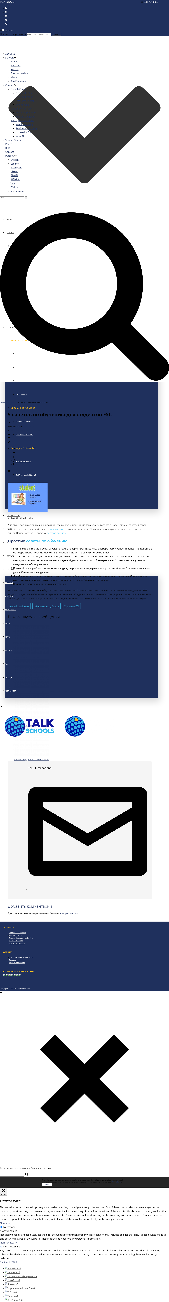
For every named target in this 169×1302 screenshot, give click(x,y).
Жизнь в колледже (17, 430)
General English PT (26, 96)
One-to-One (21, 394)
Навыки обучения (33, 430)
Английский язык (19, 606)
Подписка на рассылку (13, 34)
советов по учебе (57, 533)
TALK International (17, 422)
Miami (14, 77)
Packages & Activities (22, 120)
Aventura (15, 65)
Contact (10, 556)
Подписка (7, 30)
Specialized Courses (22, 108)
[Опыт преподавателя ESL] (31, 653)
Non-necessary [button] (8, 1242)
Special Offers (13, 140)
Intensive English (25, 100)
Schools (9, 57)
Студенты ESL (71, 606)
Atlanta (14, 61)
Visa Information (15, 935)
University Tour (24, 132)
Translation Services (17, 963)
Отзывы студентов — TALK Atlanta (31, 759)
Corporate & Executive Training (21, 957)
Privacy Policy (116, 1182)
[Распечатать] (9, 470)
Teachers (12, 960)
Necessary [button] (5, 1223)
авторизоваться (69, 913)
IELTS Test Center (16, 941)
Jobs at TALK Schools (17, 943)
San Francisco (18, 81)
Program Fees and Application (21, 938)
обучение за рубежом (46, 606)
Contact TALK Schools (17, 932)
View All (20, 136)
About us (10, 53)
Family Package (23, 461)
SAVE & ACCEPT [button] (8, 1262)
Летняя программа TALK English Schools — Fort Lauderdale (43, 691)
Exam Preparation (26, 112)
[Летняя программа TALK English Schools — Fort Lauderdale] (31, 687)
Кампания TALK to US (25, 725)
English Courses (19, 89)
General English (24, 93)
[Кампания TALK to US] (31, 721)
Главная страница (8, 402)
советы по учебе (57, 529)
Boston (14, 69)
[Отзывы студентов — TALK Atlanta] (31, 755)
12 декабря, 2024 (29, 427)
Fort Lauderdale (19, 73)
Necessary (9, 1227)
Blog (7, 147)
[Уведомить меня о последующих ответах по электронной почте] (87, 889)
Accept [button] (47, 1184)
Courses (9, 85)
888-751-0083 (151, 1)
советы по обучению (46, 541)
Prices (8, 144)
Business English (24, 435)
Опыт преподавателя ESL (27, 657)
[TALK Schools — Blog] (59, 738)
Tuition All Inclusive (26, 475)
